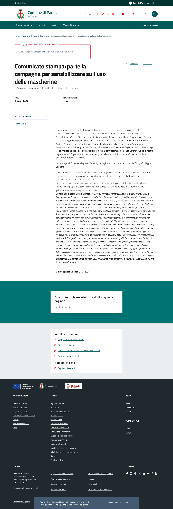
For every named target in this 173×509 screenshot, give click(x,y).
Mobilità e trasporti (58, 443)
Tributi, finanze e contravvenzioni (64, 451)
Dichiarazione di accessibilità (100, 489)
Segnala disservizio (58, 484)
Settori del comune (21, 423)
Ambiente (55, 407)
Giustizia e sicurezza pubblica (62, 435)
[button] (155, 14)
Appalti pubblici (57, 415)
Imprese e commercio (59, 439)
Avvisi (128, 403)
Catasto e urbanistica (59, 423)
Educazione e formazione (61, 431)
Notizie (34, 35)
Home (17, 35)
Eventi (128, 428)
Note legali (92, 484)
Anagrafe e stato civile (60, 411)
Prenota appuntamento (60, 478)
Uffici (15, 427)
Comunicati (130, 407)
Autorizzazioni (56, 419)
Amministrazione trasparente (100, 473)
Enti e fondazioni (20, 407)
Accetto (129, 502)
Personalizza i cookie (21, 501)
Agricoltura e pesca (58, 403)
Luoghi (128, 432)
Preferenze (115, 502)
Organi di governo (20, 411)
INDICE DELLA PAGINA (22, 116)
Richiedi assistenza (58, 489)
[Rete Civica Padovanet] (74, 386)
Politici (15, 419)
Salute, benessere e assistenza (63, 447)
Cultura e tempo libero (60, 427)
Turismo (54, 456)
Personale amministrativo (24, 415)
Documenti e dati (20, 403)
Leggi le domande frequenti (62, 473)
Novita (25, 35)
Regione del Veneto (22, 3)
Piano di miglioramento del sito (26, 487)
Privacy (91, 478)
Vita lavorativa (57, 460)
